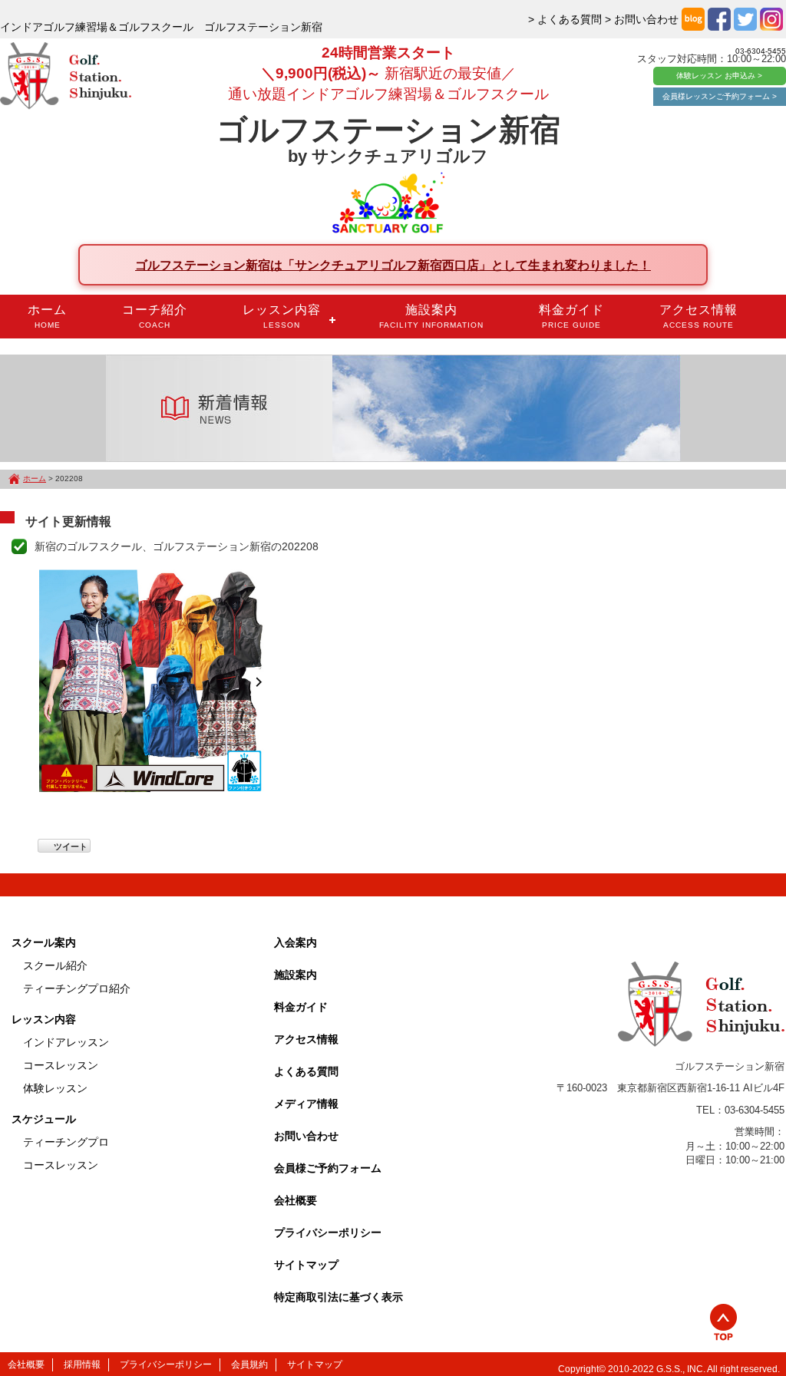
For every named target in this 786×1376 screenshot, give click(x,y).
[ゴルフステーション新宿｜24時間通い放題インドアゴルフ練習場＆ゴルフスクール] (65, 77)
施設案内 (431, 316)
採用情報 (82, 1364)
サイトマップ (306, 1265)
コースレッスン (60, 1065)
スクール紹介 (55, 965)
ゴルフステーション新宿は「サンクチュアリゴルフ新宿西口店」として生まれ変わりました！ (393, 264)
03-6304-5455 (760, 51)
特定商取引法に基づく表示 (338, 1297)
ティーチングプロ (66, 1142)
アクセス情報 (698, 316)
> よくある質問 (565, 19)
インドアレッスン (66, 1042)
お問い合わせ (306, 1136)
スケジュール (44, 1119)
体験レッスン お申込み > (719, 75)
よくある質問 (306, 1071)
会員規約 (249, 1364)
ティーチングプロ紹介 (76, 988)
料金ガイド (571, 316)
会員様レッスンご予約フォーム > (719, 96)
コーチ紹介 (154, 316)
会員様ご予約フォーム (327, 1168)
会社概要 (295, 1200)
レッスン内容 (282, 316)
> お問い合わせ (642, 19)
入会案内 (295, 942)
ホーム (47, 316)
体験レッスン (55, 1088)
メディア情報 (306, 1103)
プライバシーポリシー (327, 1232)
